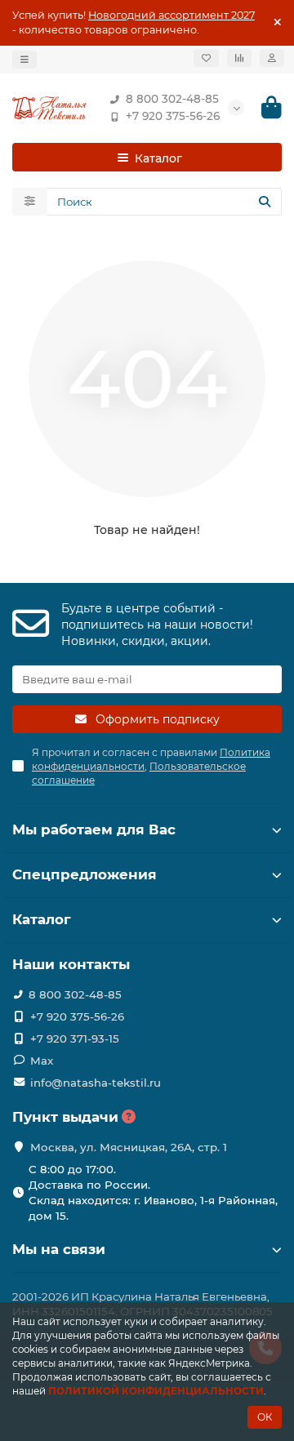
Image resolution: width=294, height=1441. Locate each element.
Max (41, 1060)
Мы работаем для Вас (94, 829)
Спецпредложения (84, 874)
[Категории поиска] (29, 202)
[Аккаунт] (272, 58)
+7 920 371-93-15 (74, 1038)
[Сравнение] (239, 58)
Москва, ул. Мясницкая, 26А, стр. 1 (128, 1147)
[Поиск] (264, 202)
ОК (264, 1417)
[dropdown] (24, 60)
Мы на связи (58, 1249)
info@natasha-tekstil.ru (95, 1082)
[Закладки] (206, 58)
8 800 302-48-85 (172, 98)
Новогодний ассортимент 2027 (171, 15)
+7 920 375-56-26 (173, 115)
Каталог (41, 919)
